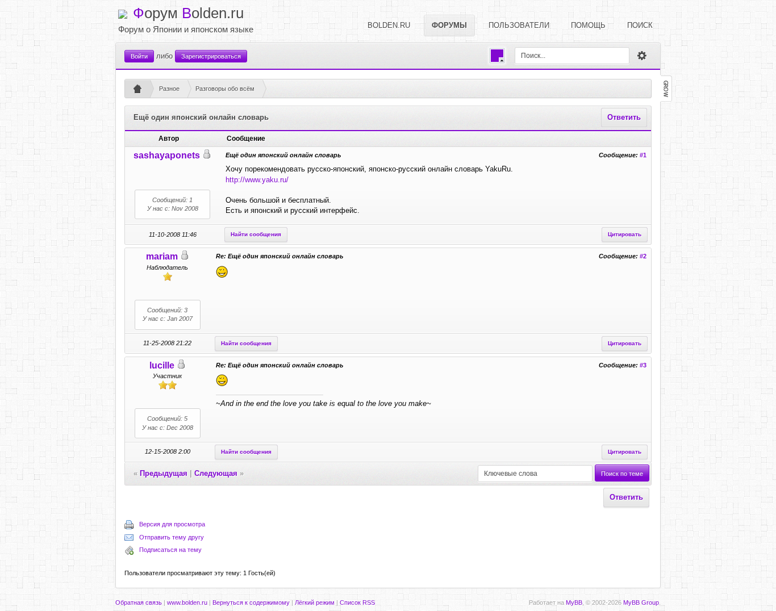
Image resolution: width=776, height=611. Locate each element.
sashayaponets (166, 155)
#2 (643, 256)
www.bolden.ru (187, 602)
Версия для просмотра (172, 524)
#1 (643, 155)
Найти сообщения (256, 234)
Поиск (640, 25)
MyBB (574, 602)
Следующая (215, 473)
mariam (162, 256)
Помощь (588, 25)
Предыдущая (163, 473)
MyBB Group (641, 602)
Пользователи (519, 25)
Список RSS (357, 602)
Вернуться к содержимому (251, 602)
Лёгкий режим (315, 602)
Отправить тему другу (171, 537)
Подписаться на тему (170, 549)
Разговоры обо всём (225, 88)
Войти (139, 56)
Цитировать (624, 234)
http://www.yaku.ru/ (257, 179)
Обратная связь (138, 602)
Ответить (624, 117)
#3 (643, 365)
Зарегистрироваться (211, 56)
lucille (161, 365)
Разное (169, 88)
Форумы (449, 25)
